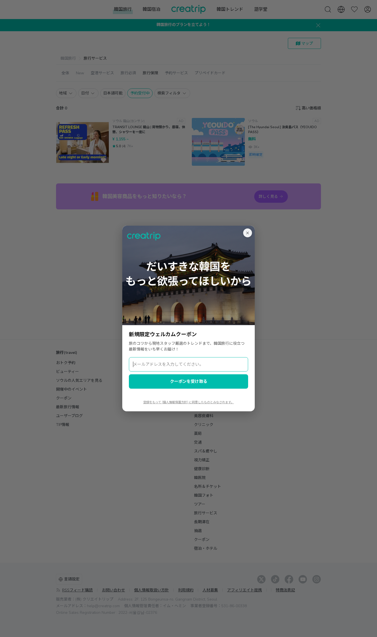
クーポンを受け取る (188, 381)
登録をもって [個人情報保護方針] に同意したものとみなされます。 (188, 402)
